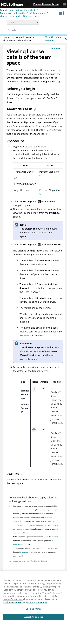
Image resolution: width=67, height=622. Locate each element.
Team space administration (13, 13)
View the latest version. (53, 39)
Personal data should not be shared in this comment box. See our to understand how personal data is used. (35, 552)
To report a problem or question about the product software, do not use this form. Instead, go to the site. (35, 541)
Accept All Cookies (33, 616)
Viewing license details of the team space (19, 16)
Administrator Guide (26, 10)
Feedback (55, 48)
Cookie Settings (33, 608)
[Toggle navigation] (64, 4)
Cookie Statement (13, 602)
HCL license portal (37, 13)
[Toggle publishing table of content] (61, 13)
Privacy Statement (26, 552)
